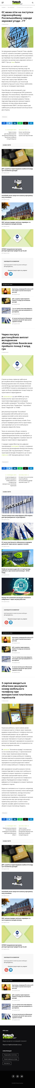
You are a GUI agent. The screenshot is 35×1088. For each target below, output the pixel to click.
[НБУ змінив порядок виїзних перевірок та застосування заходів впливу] (17, 211)
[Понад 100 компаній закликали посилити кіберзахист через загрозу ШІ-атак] (17, 586)
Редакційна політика (10, 1055)
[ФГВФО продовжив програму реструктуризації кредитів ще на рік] (17, 238)
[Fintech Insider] (17, 2)
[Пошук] (32, 2)
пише (13, 62)
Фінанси (4, 116)
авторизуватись (8, 266)
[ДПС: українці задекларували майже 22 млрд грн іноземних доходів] (17, 158)
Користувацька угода (10, 1059)
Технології (5, 462)
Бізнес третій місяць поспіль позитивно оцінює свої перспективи (26, 133)
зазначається (7, 396)
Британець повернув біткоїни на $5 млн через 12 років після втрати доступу (22, 290)
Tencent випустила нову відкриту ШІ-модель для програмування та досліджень (22, 310)
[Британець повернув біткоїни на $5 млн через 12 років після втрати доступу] (6, 291)
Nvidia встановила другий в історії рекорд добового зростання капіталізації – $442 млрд (16, 570)
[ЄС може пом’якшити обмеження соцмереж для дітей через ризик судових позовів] (6, 320)
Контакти (7, 1063)
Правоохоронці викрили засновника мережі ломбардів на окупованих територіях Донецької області (9, 832)
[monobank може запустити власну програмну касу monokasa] (17, 184)
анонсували (15, 446)
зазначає (6, 749)
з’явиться (5, 455)
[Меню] (3, 2)
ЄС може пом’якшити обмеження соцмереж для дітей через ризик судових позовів (22, 320)
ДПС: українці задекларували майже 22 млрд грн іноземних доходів (21, 300)
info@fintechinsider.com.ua (14, 1044)
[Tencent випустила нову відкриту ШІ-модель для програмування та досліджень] (6, 311)
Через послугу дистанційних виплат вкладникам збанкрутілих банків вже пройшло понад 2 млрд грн (9, 135)
